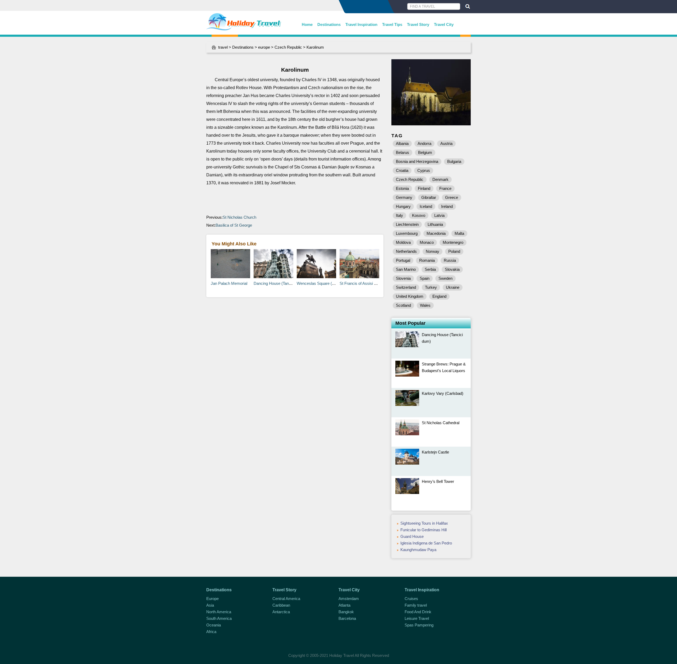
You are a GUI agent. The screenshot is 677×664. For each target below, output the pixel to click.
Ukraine (452, 287)
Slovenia (403, 278)
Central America (286, 598)
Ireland (447, 206)
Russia (450, 260)
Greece (451, 197)
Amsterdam (348, 598)
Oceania (213, 625)
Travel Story (418, 24)
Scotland (403, 305)
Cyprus (423, 170)
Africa (211, 631)
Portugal (403, 260)
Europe (212, 598)
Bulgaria (454, 161)
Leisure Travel (417, 618)
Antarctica (281, 612)
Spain (424, 278)
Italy (399, 215)
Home (307, 24)
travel (223, 47)
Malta (459, 233)
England (439, 296)
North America (218, 612)
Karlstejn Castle (435, 452)
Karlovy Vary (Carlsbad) (442, 393)
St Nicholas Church (239, 217)
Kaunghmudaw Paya (418, 549)
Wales (425, 305)
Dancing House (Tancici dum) (279, 283)
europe (264, 47)
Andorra (424, 143)
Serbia (430, 269)
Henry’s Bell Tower (438, 481)
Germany (404, 197)
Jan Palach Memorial (229, 283)
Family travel (416, 605)
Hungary (403, 206)
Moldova (403, 242)
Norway (432, 251)
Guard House (412, 536)
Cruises (411, 598)
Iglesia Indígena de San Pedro (426, 543)
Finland (424, 188)
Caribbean (281, 605)
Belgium (425, 152)
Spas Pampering (419, 625)
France (445, 188)
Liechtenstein (407, 224)
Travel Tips (392, 24)
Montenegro (453, 242)
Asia (210, 605)
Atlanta (344, 605)
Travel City (444, 24)
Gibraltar (428, 197)
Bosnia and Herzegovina (417, 161)
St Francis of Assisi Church (363, 283)
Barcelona (347, 618)
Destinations (329, 24)
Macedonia (436, 233)
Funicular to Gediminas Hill (423, 530)
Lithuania (435, 224)
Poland (454, 251)
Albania (402, 143)
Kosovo (418, 215)
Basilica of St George (234, 225)
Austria (446, 143)
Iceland (426, 206)
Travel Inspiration (361, 24)
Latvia (439, 215)
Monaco (427, 242)
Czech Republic (288, 47)
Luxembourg (407, 233)
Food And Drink (418, 612)
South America (219, 618)
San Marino (406, 269)
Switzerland (406, 287)
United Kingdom (409, 296)
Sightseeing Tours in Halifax (424, 523)
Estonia (402, 188)
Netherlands (406, 251)
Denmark (440, 179)
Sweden (445, 278)
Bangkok (346, 612)
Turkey (431, 287)
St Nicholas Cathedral (440, 422)
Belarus (402, 152)
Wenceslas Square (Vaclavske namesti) (331, 283)
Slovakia (452, 269)
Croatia (402, 170)
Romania (427, 260)
